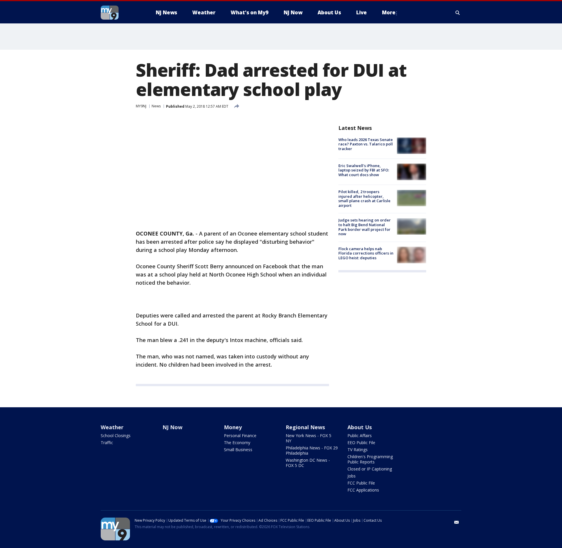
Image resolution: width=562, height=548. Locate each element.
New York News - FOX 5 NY (308, 438)
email (456, 522)
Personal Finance (240, 435)
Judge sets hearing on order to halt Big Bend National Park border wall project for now (364, 227)
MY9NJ (141, 106)
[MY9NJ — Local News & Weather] (120, 13)
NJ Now (172, 427)
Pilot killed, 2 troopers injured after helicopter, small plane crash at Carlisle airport (364, 198)
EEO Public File (361, 442)
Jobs (351, 476)
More (388, 12)
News (156, 106)
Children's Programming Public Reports (370, 459)
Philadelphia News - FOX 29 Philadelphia (312, 450)
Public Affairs (359, 435)
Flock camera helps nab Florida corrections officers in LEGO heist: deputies (365, 253)
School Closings (116, 435)
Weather (112, 427)
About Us (359, 427)
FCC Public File (361, 483)
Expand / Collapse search (457, 12)
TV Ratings (357, 449)
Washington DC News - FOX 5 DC (308, 462)
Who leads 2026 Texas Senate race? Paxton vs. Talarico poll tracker (365, 144)
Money (233, 427)
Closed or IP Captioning (369, 469)
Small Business (238, 449)
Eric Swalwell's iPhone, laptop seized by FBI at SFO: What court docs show (363, 170)
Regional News (305, 427)
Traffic (107, 442)
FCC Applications (363, 490)
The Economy (237, 442)
